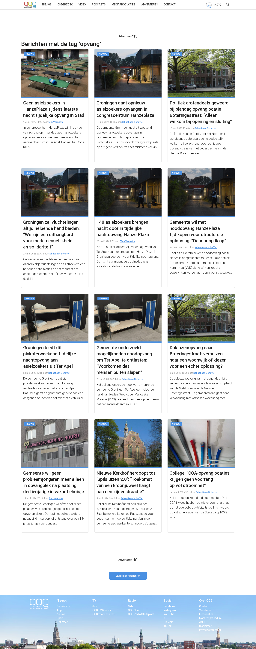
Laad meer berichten (128, 575)
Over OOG (206, 600)
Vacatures (205, 610)
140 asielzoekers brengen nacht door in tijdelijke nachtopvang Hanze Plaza (123, 228)
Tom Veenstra (55, 122)
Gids (94, 606)
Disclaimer (205, 625)
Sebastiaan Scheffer (132, 122)
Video (82, 4)
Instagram (170, 610)
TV (94, 600)
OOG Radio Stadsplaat (141, 614)
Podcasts (99, 4)
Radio (132, 600)
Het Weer (62, 621)
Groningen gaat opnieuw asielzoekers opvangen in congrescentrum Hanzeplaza (125, 109)
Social (168, 600)
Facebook (169, 606)
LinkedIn (168, 621)
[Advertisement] (128, 23)
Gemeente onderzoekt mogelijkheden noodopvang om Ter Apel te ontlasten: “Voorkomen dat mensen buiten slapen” (124, 360)
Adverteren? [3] (127, 36)
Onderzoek (65, 4)
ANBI (202, 621)
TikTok (167, 625)
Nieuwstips (63, 606)
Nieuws (47, 4)
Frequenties (206, 614)
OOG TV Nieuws (101, 610)
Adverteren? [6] (127, 559)
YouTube (169, 614)
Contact (170, 4)
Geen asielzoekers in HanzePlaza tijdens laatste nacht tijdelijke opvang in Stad (53, 109)
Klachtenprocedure (210, 618)
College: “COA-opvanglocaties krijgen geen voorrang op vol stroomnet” (200, 479)
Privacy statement (210, 629)
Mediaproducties (123, 4)
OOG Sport (134, 610)
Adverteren (149, 4)
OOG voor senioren (103, 614)
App (59, 610)
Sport (60, 618)
